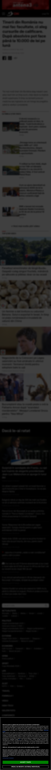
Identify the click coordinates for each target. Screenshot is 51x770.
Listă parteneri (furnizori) (8, 758)
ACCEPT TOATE (25, 762)
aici (19, 739)
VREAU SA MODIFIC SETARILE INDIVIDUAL (25, 767)
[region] (25, 743)
